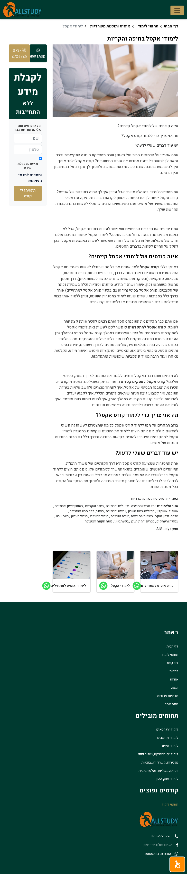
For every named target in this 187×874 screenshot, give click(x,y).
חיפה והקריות (94, 506)
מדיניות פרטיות (167, 695)
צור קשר (172, 662)
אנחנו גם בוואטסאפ (158, 853)
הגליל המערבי (99, 516)
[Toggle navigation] (177, 10)
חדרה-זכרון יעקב (166, 516)
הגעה (174, 687)
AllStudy (162, 529)
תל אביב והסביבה (143, 506)
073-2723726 (19, 53)
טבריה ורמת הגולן (142, 521)
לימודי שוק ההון (167, 779)
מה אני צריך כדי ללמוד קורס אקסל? (150, 136)
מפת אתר (171, 704)
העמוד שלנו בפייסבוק (157, 845)
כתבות (173, 671)
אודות (174, 679)
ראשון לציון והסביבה (69, 506)
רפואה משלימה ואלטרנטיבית (158, 770)
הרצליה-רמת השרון (141, 511)
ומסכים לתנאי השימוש (30, 178)
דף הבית (171, 26)
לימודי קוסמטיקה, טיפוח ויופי (158, 754)
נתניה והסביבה (116, 511)
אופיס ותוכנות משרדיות (110, 26)
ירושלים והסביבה (117, 506)
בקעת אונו (121, 521)
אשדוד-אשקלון (167, 511)
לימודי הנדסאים (167, 729)
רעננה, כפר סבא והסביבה (87, 511)
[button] (177, 864)
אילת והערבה (120, 516)
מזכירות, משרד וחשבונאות (159, 762)
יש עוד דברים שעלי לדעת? (156, 145)
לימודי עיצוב (169, 745)
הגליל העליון (79, 516)
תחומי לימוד (148, 26)
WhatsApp (37, 56)
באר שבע (62, 516)
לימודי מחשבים (167, 737)
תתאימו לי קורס (28, 193)
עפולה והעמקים (167, 521)
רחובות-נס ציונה (142, 516)
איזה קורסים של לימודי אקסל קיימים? (148, 126)
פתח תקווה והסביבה (98, 521)
